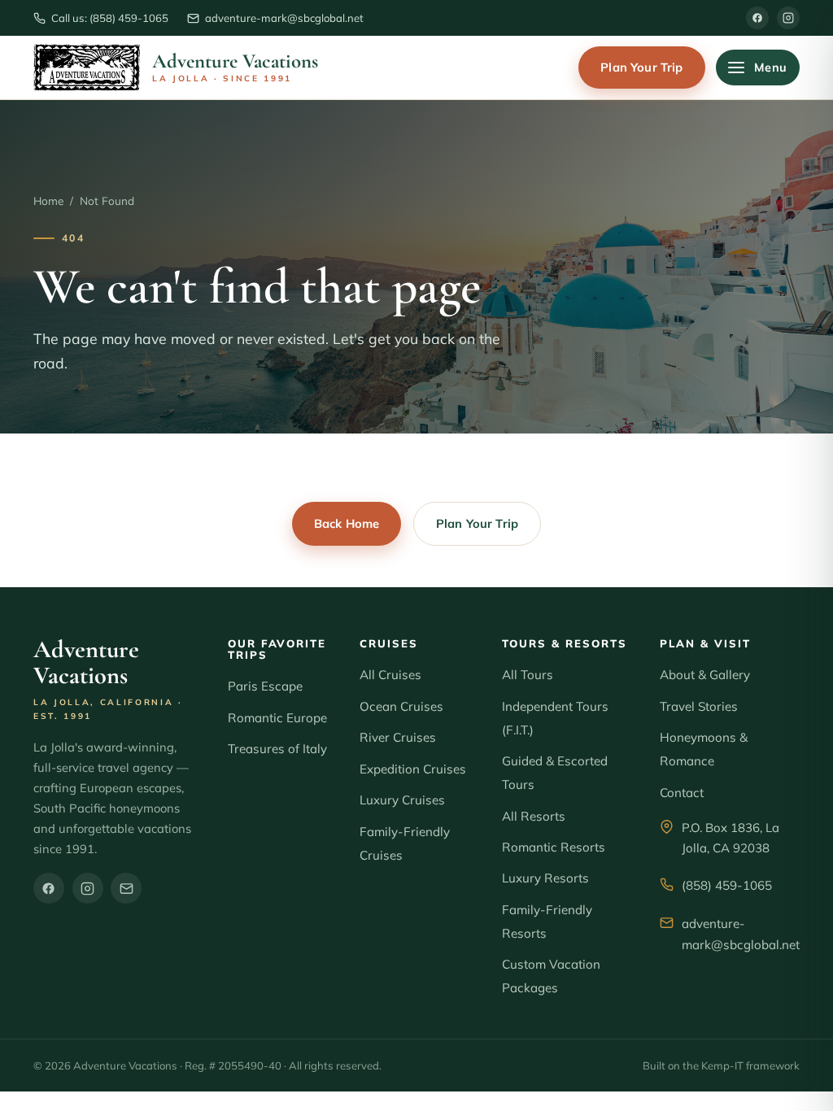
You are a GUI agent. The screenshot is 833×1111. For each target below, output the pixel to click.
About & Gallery (705, 674)
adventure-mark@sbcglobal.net (741, 934)
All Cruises (390, 674)
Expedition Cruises (413, 769)
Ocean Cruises (401, 706)
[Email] (126, 888)
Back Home (346, 523)
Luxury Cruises (402, 800)
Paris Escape (265, 686)
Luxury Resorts (545, 878)
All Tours (527, 674)
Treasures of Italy (277, 748)
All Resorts (533, 816)
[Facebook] (757, 18)
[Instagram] (788, 18)
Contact (682, 792)
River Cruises (398, 737)
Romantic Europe (277, 717)
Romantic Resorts (553, 847)
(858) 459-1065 (727, 885)
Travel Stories (699, 706)
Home (48, 200)
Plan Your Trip (641, 67)
